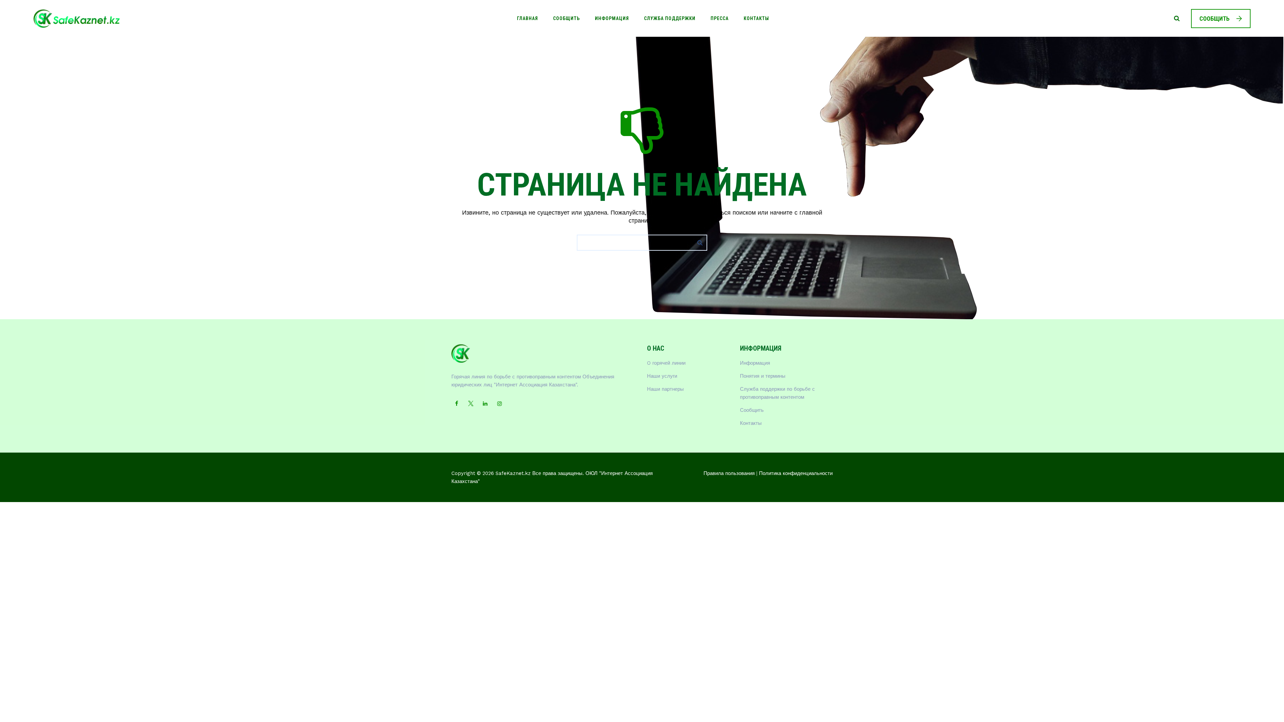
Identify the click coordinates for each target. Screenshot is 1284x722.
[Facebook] (456, 404)
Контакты (756, 18)
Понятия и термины (762, 376)
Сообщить (566, 18)
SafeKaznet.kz (513, 473)
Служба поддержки (670, 18)
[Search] (1177, 18)
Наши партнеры (665, 389)
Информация (612, 18)
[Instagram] (500, 404)
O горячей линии (666, 363)
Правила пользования (729, 473)
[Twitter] (471, 404)
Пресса (720, 18)
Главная (527, 18)
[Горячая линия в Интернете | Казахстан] (76, 18)
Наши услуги (662, 376)
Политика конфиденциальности (796, 473)
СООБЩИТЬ (1214, 18)
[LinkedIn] (485, 404)
